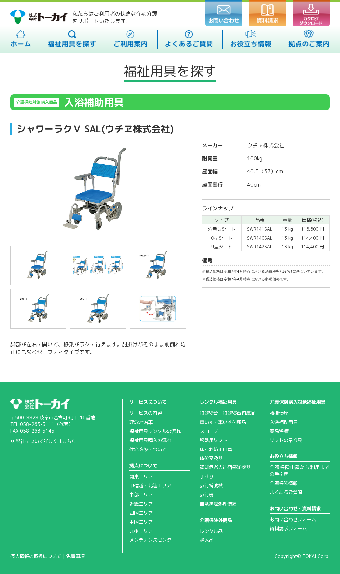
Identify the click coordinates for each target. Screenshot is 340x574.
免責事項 (75, 556)
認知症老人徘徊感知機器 (225, 467)
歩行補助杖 (211, 485)
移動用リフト (213, 440)
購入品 (206, 540)
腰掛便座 (279, 413)
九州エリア (141, 531)
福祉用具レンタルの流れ (155, 431)
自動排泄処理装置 (218, 504)
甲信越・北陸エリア (150, 485)
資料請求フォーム (288, 528)
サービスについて (148, 402)
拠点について (143, 465)
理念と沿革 (141, 422)
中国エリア (141, 522)
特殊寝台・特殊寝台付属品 (227, 413)
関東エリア (141, 476)
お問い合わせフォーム (293, 519)
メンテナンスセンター (152, 540)
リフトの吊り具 (286, 440)
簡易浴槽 (279, 431)
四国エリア (141, 513)
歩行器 (206, 494)
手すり (206, 476)
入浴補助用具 (284, 422)
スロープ (209, 431)
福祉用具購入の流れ (150, 440)
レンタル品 (211, 531)
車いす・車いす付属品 (223, 422)
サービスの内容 (145, 413)
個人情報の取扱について (35, 556)
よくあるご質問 (286, 492)
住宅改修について (148, 449)
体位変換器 (211, 458)
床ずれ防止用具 (216, 449)
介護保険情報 (284, 483)
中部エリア (141, 494)
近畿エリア (141, 504)
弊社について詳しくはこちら (45, 441)
